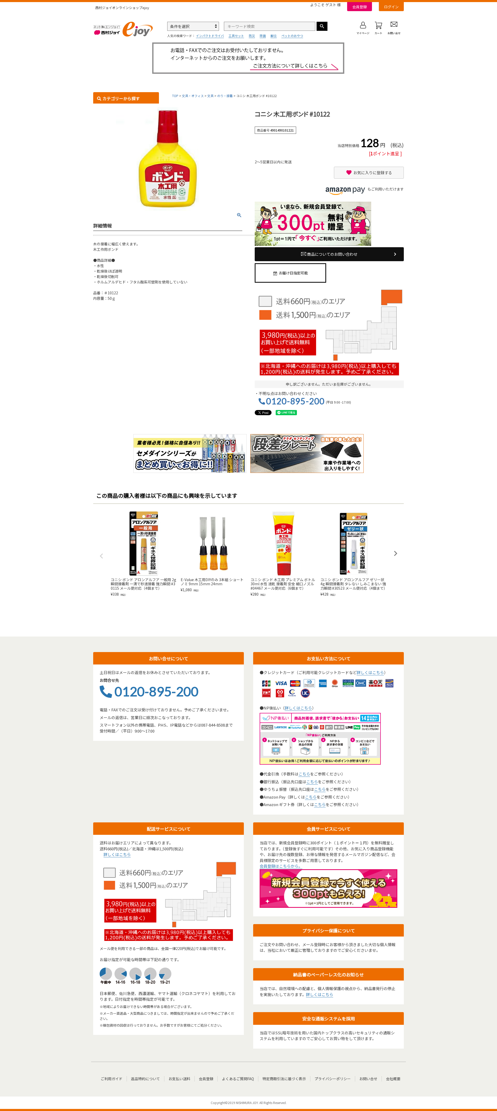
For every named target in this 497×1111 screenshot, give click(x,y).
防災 (252, 35)
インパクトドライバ (210, 35)
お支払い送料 (179, 1078)
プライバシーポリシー (333, 1078)
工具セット (236, 35)
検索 (322, 26)
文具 (210, 95)
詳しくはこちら (370, 672)
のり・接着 (225, 95)
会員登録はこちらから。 (281, 866)
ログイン (391, 6)
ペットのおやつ (292, 35)
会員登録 (359, 6)
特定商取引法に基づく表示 (284, 1078)
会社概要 (393, 1078)
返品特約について (145, 1078)
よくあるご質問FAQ (238, 1078)
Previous (101, 556)
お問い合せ (368, 1078)
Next (395, 553)
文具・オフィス (193, 95)
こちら (304, 774)
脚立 (274, 35)
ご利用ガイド (111, 1078)
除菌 (263, 35)
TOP (175, 95)
